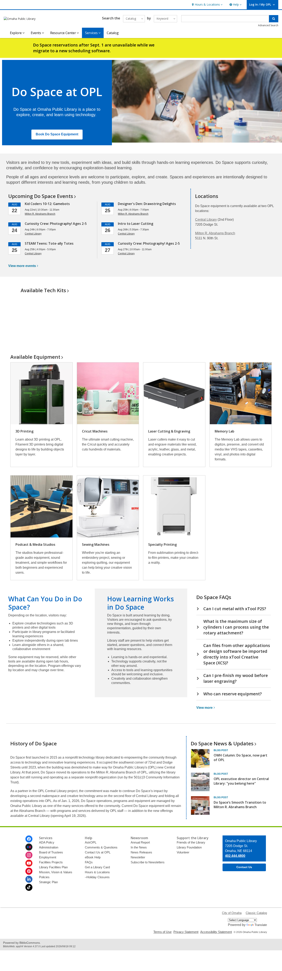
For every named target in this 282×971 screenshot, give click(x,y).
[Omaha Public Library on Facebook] (28, 838)
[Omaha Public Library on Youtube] (28, 863)
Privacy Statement (185, 932)
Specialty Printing (162, 544)
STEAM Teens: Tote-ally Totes (49, 243)
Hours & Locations (97, 872)
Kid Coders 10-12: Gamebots (47, 203)
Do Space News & (222, 743)
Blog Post (221, 750)
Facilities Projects (51, 862)
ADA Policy (46, 842)
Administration (48, 847)
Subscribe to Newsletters (148, 862)
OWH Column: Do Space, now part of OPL (240, 757)
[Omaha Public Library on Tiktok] (28, 887)
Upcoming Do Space (40, 196)
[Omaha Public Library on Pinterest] (28, 871)
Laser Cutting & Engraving (169, 431)
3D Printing (24, 431)
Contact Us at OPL (97, 852)
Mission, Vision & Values (55, 872)
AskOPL (90, 842)
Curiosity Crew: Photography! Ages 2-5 (56, 223)
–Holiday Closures (97, 877)
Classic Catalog (256, 913)
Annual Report (140, 842)
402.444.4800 (235, 856)
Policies (44, 877)
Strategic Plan (48, 882)
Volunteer (183, 852)
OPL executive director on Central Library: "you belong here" (241, 781)
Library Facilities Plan (53, 867)
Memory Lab (224, 431)
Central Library (206, 219)
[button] (207, 4)
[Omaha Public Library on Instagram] (28, 855)
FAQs (89, 862)
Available (35, 356)
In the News (139, 847)
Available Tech (43, 290)
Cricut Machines (95, 431)
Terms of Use (162, 932)
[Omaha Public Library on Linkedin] (28, 879)
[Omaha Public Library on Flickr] (28, 847)
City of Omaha (232, 913)
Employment (47, 857)
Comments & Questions (101, 847)
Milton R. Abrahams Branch (215, 233)
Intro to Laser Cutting (135, 223)
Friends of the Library (191, 842)
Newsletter (138, 857)
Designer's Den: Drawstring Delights (147, 203)
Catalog (113, 33)
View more (22, 266)
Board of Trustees (51, 852)
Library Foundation (189, 847)
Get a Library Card (97, 867)
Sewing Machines (95, 544)
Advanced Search (268, 25)
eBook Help (93, 857)
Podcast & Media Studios (35, 544)
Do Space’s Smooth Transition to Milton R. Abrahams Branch (240, 804)
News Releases (141, 852)
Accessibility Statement (216, 932)
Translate (261, 925)
